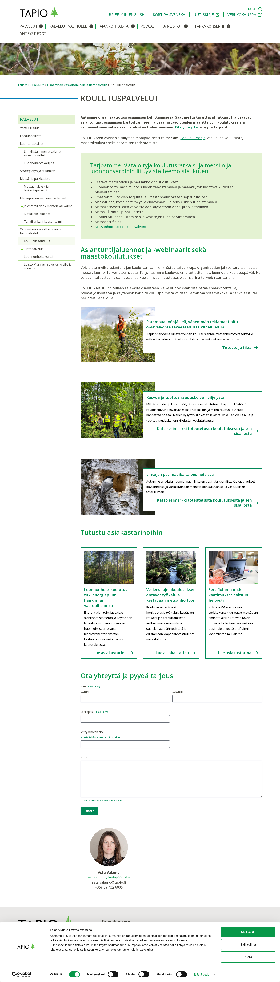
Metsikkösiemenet (37, 214)
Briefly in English (127, 14)
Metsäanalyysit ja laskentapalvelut (36, 188)
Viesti (84, 757)
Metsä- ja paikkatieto (35, 179)
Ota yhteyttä (186, 127)
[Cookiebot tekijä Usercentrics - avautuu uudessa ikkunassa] (24, 974)
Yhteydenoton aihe (92, 732)
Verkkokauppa (241, 14)
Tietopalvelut (33, 249)
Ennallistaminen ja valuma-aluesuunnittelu (43, 153)
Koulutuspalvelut (37, 241)
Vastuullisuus (29, 128)
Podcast (149, 26)
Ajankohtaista (114, 26)
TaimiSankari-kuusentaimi (43, 221)
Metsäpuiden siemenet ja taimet (43, 198)
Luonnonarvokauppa (39, 163)
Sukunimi (177, 691)
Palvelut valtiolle (68, 26)
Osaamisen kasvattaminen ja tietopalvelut (40, 231)
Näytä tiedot (202, 974)
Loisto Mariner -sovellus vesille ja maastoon (47, 266)
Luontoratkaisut (31, 143)
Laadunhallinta (30, 136)
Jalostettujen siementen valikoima (48, 206)
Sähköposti (94, 712)
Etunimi (85, 691)
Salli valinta (248, 944)
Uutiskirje (203, 14)
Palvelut (29, 26)
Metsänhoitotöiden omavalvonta (121, 226)
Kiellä (248, 957)
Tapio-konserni (209, 26)
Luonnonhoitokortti (38, 257)
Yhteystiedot (33, 33)
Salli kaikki (248, 932)
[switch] (113, 974)
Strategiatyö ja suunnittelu (39, 171)
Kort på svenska (169, 14)
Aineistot (172, 26)
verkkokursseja (193, 138)
